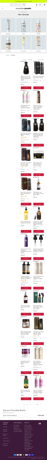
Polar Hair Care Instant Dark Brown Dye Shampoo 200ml (26, 164)
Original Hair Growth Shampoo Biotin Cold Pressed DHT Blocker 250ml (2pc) (38, 135)
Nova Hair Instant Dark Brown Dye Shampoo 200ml (26, 193)
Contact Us (5, 426)
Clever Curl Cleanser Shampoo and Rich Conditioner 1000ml (38, 391)
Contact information (40, 458)
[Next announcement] (44, 1)
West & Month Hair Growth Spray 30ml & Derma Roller (38, 307)
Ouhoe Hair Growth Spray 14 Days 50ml (25, 306)
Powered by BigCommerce (21, 457)
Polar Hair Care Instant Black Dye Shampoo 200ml (26, 134)
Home (7, 55)
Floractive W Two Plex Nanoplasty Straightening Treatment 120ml (26, 250)
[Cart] (44, 4)
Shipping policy (33, 458)
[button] (2, 8)
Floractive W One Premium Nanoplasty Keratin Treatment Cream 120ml (38, 107)
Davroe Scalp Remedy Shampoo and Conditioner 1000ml (38, 277)
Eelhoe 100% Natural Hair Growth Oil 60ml (26, 222)
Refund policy (29, 457)
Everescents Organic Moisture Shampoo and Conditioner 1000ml (26, 277)
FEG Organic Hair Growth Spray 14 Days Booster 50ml (38, 193)
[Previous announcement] (2, 1)
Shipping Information (5, 430)
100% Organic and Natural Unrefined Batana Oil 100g (37, 164)
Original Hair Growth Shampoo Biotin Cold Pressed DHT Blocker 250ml (26, 78)
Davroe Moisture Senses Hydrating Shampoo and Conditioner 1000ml (37, 363)
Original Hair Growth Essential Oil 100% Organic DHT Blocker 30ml (38, 223)
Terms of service (41, 457)
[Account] (36, 4)
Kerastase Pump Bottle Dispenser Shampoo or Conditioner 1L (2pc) (38, 250)
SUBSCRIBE (41, 415)
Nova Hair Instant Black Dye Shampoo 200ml (38, 77)
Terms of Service (6, 441)
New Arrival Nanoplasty (5, 444)
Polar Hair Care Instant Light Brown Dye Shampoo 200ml (38, 333)
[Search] (24, 4)
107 (37, 404)
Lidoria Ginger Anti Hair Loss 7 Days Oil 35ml (25, 391)
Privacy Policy (6, 438)
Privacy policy (35, 457)
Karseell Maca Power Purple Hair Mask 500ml (25, 362)
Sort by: (24, 59)
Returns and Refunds (5, 434)
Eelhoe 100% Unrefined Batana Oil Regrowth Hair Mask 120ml (26, 333)
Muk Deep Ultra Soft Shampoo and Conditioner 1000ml (25, 106)
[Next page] (40, 404)
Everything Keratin (14, 457)
